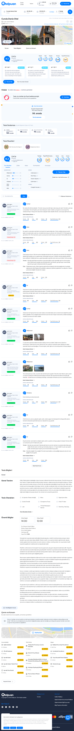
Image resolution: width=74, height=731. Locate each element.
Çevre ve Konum (31, 48)
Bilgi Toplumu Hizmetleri (61, 705)
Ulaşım (52, 642)
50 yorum (10, 23)
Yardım (31, 3)
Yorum (7, 48)
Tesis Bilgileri (17, 48)
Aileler (26, 165)
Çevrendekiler (5, 642)
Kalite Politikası (58, 697)
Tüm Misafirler (7, 165)
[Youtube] (17, 707)
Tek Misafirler (36, 165)
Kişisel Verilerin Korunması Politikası (64, 699)
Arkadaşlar (48, 165)
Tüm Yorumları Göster (23, 82)
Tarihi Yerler (29, 642)
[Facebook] (10, 707)
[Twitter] (6, 707)
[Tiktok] (13, 707)
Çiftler (18, 165)
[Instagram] (2, 707)
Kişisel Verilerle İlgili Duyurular (62, 702)
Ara (24, 196)
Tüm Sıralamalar (37, 117)
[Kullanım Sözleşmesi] (28, 197)
